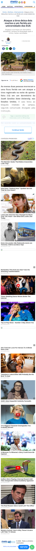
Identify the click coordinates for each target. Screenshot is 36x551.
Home (3, 6)
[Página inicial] (14, 2)
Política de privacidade (9, 546)
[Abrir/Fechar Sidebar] (2, 2)
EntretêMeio (19, 6)
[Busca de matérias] (34, 3)
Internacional (18, 12)
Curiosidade (28, 6)
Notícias (10, 6)
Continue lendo (18, 130)
